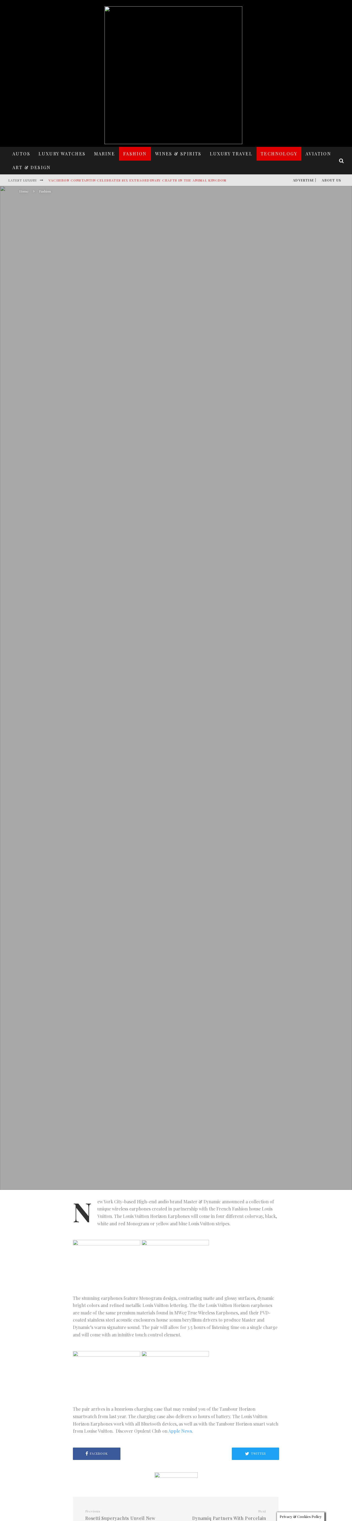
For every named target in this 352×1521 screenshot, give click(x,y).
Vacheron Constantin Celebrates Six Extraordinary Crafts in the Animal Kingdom (137, 180)
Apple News (180, 1431)
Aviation (318, 154)
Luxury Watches (62, 154)
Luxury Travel (231, 154)
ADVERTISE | (304, 180)
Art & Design (31, 167)
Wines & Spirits (178, 154)
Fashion (135, 154)
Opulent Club (131, 720)
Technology (279, 154)
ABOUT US (331, 180)
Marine (104, 154)
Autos (21, 154)
